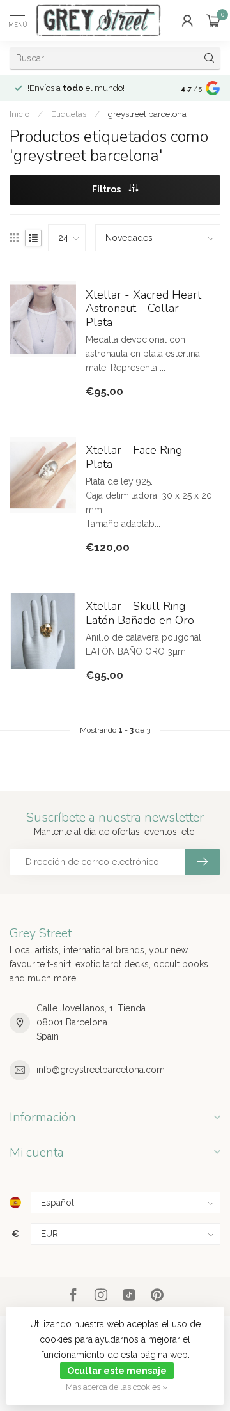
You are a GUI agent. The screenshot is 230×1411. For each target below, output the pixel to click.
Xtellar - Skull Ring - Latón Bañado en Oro (140, 614)
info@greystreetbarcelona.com (100, 1069)
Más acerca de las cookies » (116, 1387)
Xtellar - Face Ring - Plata (138, 458)
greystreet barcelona (147, 114)
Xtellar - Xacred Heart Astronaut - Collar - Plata (143, 309)
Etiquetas (68, 114)
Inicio (19, 114)
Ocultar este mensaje (117, 1371)
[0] (213, 20)
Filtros (107, 189)
